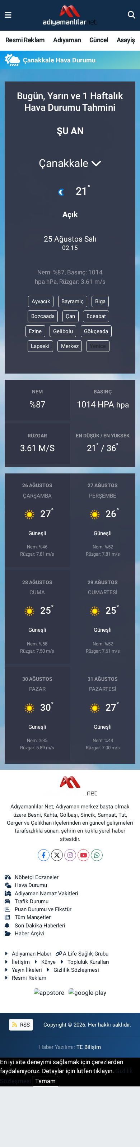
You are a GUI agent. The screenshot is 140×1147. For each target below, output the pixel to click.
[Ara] (131, 15)
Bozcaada (43, 316)
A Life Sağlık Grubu (85, 953)
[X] (57, 855)
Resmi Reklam (25, 40)
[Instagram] (70, 855)
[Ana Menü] (8, 15)
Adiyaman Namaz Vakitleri (46, 893)
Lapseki (40, 346)
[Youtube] (83, 855)
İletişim (21, 962)
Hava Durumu (31, 885)
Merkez (70, 346)
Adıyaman (67, 40)
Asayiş (126, 40)
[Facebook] (44, 855)
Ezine (35, 331)
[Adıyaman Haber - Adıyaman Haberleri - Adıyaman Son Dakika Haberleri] (70, 15)
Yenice (98, 346)
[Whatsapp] (97, 855)
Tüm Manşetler (33, 917)
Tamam (45, 1081)
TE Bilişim (88, 1047)
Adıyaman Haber (31, 953)
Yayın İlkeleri (27, 970)
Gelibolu (63, 331)
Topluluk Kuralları (88, 962)
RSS (24, 1025)
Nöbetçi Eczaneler (37, 877)
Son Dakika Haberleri (40, 925)
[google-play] (87, 993)
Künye (48, 962)
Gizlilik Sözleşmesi (76, 970)
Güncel (98, 40)
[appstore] (49, 993)
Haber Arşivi (29, 933)
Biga (100, 301)
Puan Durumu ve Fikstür (43, 909)
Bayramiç (72, 301)
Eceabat (96, 316)
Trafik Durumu (31, 901)
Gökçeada (96, 331)
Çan (70, 316)
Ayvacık (41, 301)
